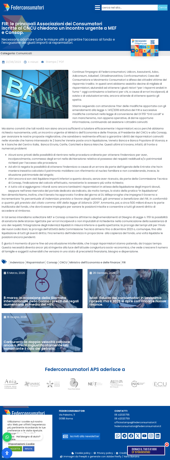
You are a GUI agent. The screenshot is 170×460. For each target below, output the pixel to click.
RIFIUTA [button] (28, 448)
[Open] (7, 453)
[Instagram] (151, 436)
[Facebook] (131, 436)
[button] (97, 7)
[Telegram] (124, 436)
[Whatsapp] (118, 436)
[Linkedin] (158, 436)
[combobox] (130, 7)
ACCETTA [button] (15, 448)
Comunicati (24, 53)
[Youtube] (144, 436)
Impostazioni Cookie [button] (21, 443)
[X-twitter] (138, 436)
